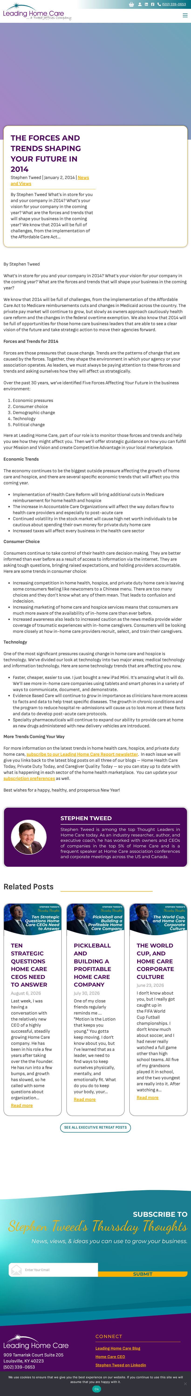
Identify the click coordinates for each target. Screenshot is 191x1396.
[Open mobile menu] (185, 15)
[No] (185, 1383)
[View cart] (131, 4)
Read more (22, 1105)
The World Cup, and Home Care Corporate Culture (155, 961)
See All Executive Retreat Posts (95, 1127)
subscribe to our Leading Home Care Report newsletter (82, 754)
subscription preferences (29, 778)
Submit (142, 1274)
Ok (97, 1389)
